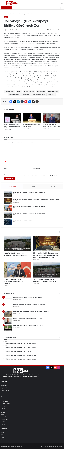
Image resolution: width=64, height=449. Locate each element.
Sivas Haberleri (53, 91)
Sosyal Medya (4, 419)
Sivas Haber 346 (10, 29)
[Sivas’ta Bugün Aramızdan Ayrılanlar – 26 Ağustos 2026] (8, 194)
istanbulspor (10, 91)
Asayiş (2, 432)
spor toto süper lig (39, 94)
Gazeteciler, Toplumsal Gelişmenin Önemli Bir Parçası (51, 125)
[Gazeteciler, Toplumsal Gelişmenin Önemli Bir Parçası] (51, 118)
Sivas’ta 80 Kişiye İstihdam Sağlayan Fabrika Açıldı (27, 297)
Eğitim (2, 435)
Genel (11, 14)
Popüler (33, 186)
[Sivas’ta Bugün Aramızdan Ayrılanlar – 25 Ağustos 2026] (8, 215)
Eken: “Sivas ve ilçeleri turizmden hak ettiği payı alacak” (29, 206)
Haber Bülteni (4, 416)
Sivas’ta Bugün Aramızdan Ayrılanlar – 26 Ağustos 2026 (29, 192)
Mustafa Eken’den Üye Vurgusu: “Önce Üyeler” (24, 8)
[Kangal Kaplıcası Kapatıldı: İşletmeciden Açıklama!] (8, 321)
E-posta (6, 168)
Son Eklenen (12, 186)
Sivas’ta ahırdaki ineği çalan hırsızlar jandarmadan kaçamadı (31, 311)
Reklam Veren (4, 401)
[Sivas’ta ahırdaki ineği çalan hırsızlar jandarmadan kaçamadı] (8, 314)
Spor (2, 439)
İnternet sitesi (36, 168)
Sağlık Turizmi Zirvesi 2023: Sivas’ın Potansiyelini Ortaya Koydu (12, 126)
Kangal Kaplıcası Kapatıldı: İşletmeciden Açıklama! (27, 318)
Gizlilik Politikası (5, 390)
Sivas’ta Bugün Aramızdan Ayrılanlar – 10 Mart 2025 (28, 325)
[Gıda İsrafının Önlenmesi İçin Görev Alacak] (32, 118)
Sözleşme (3, 421)
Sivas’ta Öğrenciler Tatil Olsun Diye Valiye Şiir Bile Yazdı (29, 304)
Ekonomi (3, 437)
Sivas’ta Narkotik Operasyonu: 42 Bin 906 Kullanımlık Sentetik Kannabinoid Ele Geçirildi (46, 255)
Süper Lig (51, 94)
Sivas (19, 91)
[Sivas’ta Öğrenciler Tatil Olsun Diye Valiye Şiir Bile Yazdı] (8, 307)
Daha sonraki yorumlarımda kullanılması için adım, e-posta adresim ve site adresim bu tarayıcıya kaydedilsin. (32, 175)
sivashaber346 (15, 94)
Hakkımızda (4, 385)
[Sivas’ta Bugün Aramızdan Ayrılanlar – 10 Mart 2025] (8, 328)
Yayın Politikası (5, 388)
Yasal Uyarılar (4, 406)
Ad (5, 161)
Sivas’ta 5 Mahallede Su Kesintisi (22, 220)
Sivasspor (26, 94)
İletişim (3, 408)
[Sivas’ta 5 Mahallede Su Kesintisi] (8, 222)
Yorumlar (52, 186)
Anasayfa (7, 14)
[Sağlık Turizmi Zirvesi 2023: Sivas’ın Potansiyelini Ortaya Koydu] (12, 118)
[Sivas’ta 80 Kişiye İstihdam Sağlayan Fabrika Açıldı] (8, 300)
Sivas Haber (41, 91)
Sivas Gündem (29, 91)
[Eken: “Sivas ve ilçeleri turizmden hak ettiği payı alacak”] (8, 208)
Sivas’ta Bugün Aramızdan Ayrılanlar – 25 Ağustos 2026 (29, 213)
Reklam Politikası (5, 403)
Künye (2, 392)
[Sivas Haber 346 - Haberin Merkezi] (12, 3)
